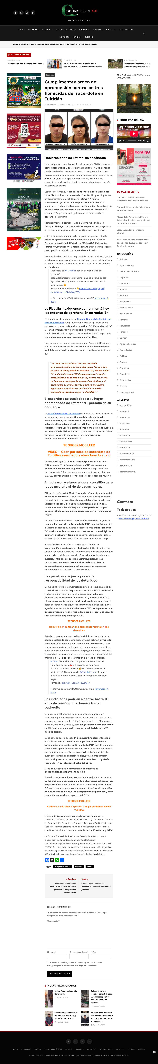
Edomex (83, 29)
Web (94, 952)
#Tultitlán (70, 270)
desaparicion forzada (62, 866)
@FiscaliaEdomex (89, 672)
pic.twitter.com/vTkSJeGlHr (76, 682)
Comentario (53, 921)
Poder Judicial (126, 350)
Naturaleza (125, 325)
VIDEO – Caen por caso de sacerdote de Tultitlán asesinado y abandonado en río (79, 453)
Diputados (125, 283)
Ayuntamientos (127, 265)
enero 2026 (125, 447)
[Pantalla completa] (148, 141)
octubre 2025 (126, 465)
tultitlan (89, 866)
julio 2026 (124, 411)
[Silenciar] (144, 141)
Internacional (126, 29)
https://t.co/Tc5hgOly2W (91, 288)
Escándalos (125, 301)
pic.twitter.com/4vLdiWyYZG (65, 292)
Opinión (77, 37)
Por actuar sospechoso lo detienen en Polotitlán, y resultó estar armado (66, 1015)
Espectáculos (126, 307)
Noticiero (65, 37)
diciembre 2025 (127, 453)
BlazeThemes (122, 1055)
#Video (54, 661)
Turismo (89, 37)
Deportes (124, 277)
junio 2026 (125, 417)
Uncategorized (127, 392)
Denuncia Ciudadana (129, 271)
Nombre (52, 952)
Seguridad (33, 29)
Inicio (21, 29)
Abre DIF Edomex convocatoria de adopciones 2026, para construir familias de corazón (50, 66)
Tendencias (125, 380)
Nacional (111, 29)
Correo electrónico (78, 952)
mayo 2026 (125, 423)
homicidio (78, 866)
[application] (134, 133)
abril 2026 (124, 429)
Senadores (125, 374)
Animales (98, 29)
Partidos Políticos (66, 29)
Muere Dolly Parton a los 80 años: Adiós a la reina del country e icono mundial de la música (133, 220)
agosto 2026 (126, 405)
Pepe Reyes (51, 104)
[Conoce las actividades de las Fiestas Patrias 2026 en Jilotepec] (142, 63)
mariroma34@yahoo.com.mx (134, 518)
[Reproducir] (120, 141)
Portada (123, 362)
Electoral (124, 295)
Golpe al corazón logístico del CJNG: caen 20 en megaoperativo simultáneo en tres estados (101, 997)
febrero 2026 (126, 441)
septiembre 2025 (128, 471)
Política (46, 29)
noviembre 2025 (127, 459)
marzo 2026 (125, 435)
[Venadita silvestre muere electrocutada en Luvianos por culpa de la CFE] (81, 63)
